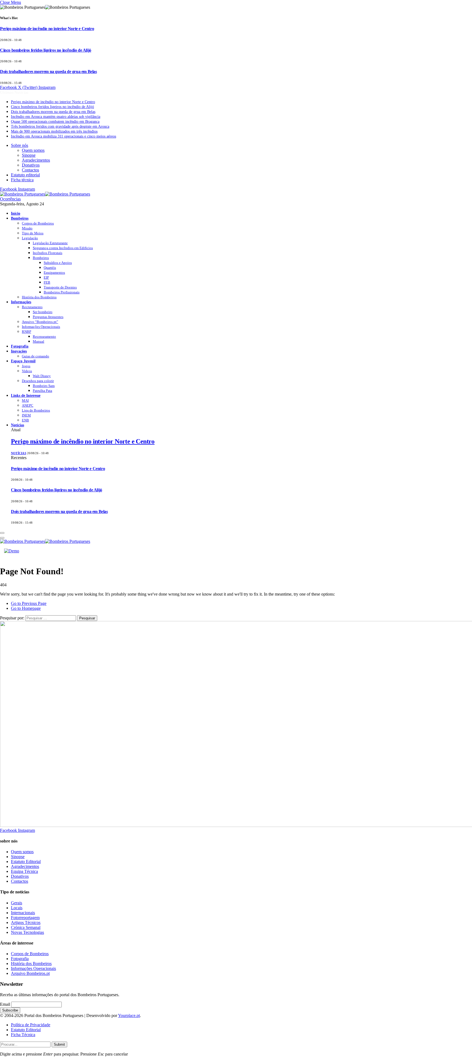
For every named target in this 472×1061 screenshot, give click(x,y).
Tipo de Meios (32, 233)
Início (15, 213)
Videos (27, 371)
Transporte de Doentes (60, 287)
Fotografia (19, 346)
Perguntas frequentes (48, 317)
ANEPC (27, 405)
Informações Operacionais (41, 327)
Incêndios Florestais (47, 253)
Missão (27, 228)
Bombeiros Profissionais (61, 292)
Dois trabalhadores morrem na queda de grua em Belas (48, 71)
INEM (26, 415)
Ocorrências (10, 199)
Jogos (26, 366)
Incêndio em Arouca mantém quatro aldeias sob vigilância (55, 117)
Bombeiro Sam (44, 386)
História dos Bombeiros (39, 297)
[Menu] (2, 533)
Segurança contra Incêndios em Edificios (63, 248)
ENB (25, 420)
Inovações (19, 351)
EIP (46, 277)
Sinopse (29, 155)
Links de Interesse (25, 395)
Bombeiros (19, 218)
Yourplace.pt (129, 1015)
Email (5, 1004)
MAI (25, 400)
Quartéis (50, 268)
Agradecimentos (36, 160)
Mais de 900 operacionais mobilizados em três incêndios (54, 131)
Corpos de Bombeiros (38, 223)
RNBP (26, 332)
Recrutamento (32, 307)
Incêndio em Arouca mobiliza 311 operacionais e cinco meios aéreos (63, 136)
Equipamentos (54, 272)
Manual (38, 341)
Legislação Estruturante (50, 243)
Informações (21, 302)
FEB (47, 282)
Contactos (30, 170)
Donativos (31, 165)
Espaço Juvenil (23, 361)
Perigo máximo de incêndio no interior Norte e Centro (47, 28)
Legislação (30, 238)
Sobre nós (19, 145)
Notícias (17, 425)
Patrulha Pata (42, 391)
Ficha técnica (22, 179)
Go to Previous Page (28, 603)
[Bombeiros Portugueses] (45, 194)
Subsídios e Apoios (58, 263)
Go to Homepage (26, 608)
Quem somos (33, 150)
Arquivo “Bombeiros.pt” (40, 322)
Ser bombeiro (42, 312)
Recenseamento (44, 336)
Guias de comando (35, 356)
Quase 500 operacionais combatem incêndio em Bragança (55, 121)
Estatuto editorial (25, 175)
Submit (59, 1044)
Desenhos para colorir (38, 381)
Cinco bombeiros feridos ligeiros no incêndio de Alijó (45, 50)
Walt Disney (42, 376)
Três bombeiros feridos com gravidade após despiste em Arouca (60, 126)
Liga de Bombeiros (36, 410)
